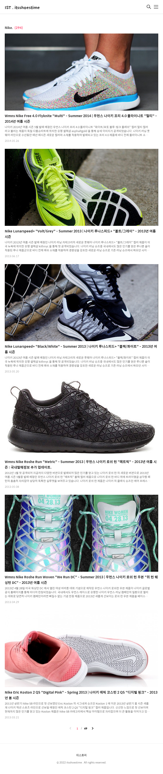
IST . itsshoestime (22, 7)
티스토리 (81, 755)
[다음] (92, 728)
